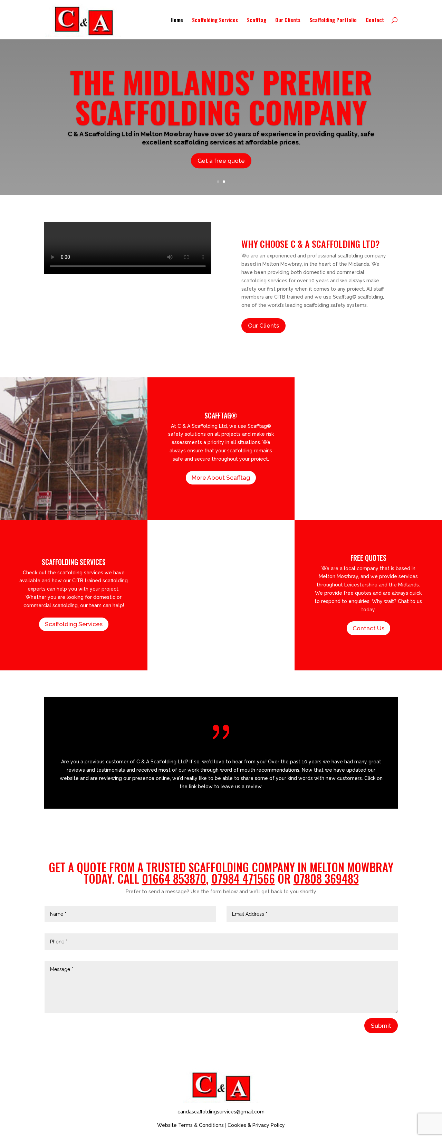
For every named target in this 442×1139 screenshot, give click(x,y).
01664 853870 (174, 878)
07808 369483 (326, 878)
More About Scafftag (221, 477)
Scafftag (256, 20)
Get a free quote (221, 160)
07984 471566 (243, 878)
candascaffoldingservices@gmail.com (221, 1111)
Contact (375, 20)
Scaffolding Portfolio (333, 20)
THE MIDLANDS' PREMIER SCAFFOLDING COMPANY (221, 96)
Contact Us (368, 628)
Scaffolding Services (215, 20)
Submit (381, 1025)
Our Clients (287, 20)
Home (177, 20)
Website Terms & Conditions (190, 1125)
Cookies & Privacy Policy (256, 1125)
